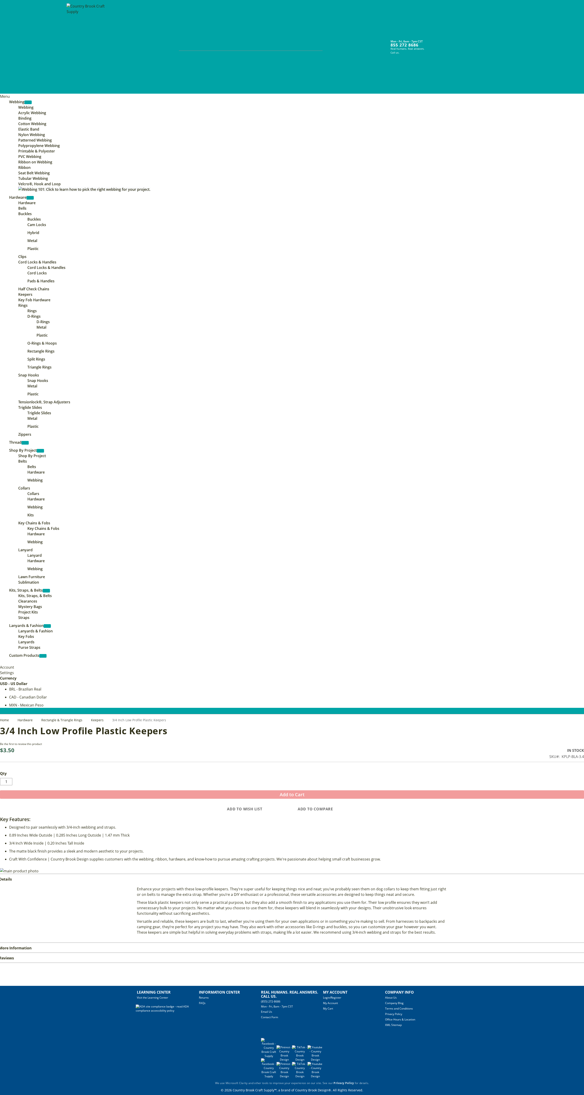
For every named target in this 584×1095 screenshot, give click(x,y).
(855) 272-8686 (270, 1001)
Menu (5, 96)
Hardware (26, 720)
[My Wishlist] (441, 44)
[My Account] (433, 44)
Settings (7, 672)
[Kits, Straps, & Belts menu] (46, 591)
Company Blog (394, 1003)
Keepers (97, 720)
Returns (204, 998)
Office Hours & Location (400, 1019)
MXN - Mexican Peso (26, 705)
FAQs (202, 1003)
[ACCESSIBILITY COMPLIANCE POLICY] (167, 1011)
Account (7, 667)
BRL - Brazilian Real (25, 689)
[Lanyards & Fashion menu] (47, 626)
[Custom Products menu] (43, 656)
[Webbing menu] (28, 102)
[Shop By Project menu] (40, 451)
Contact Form (269, 1017)
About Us (391, 998)
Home (5, 720)
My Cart (328, 1008)
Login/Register (332, 998)
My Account (330, 1003)
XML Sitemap (393, 1025)
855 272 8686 (404, 45)
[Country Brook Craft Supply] (87, 47)
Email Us (266, 1012)
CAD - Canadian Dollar (28, 697)
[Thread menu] (25, 443)
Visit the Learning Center (152, 998)
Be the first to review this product (21, 744)
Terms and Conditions (399, 1008)
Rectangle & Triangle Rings (62, 720)
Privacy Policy (393, 1014)
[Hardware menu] (30, 198)
